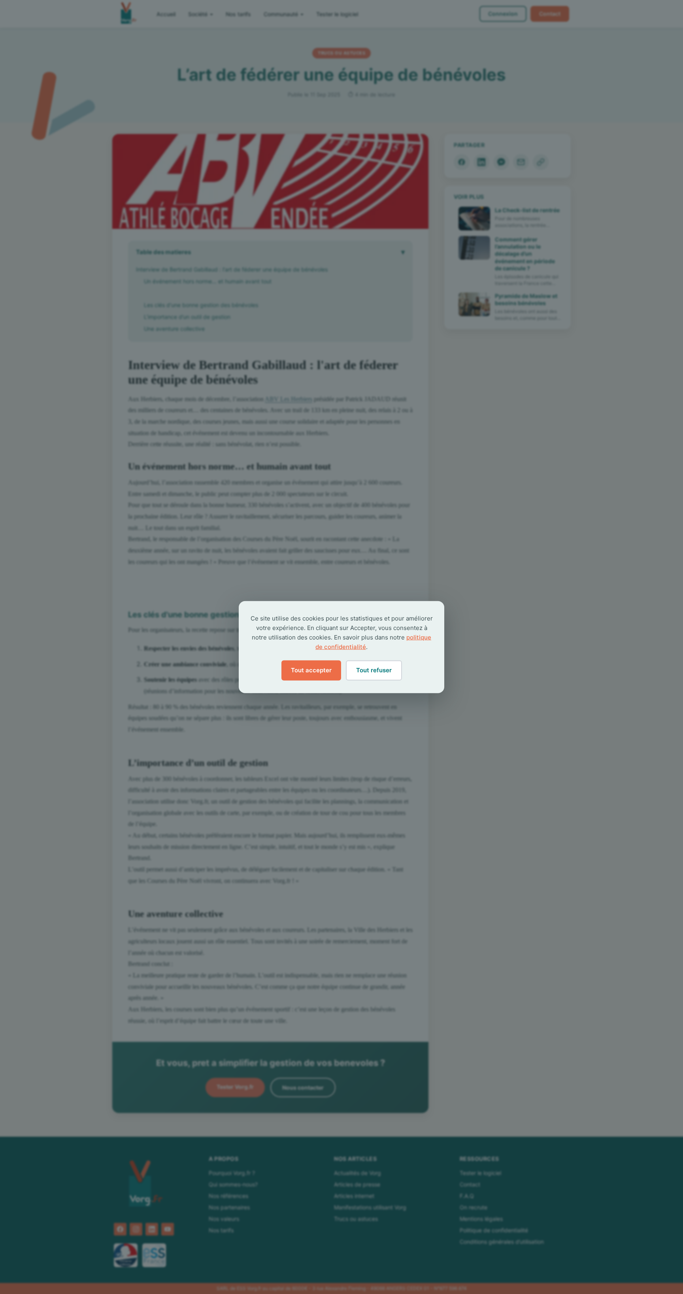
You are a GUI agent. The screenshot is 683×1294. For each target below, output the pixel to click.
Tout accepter (311, 670)
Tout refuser (374, 670)
